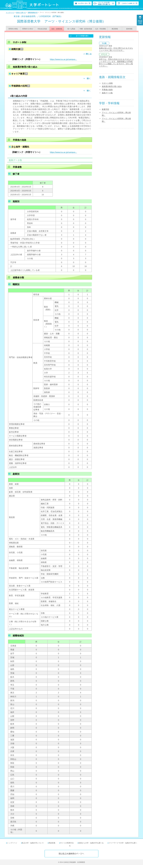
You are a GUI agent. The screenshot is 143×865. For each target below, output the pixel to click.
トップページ (10, 12)
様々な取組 (71, 29)
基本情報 (129, 29)
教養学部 (105, 109)
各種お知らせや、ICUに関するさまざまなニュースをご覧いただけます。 (116, 49)
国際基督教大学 (33, 12)
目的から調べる (21, 12)
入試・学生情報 (100, 29)
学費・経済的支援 (86, 29)
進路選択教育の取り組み (112, 86)
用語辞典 (52, 843)
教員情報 (115, 29)
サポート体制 (107, 83)
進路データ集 (107, 93)
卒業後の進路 (107, 90)
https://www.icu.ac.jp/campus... (63, 59)
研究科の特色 (13, 29)
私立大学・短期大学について (33, 843)
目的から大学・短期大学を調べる (91, 843)
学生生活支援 (42, 29)
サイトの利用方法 (67, 843)
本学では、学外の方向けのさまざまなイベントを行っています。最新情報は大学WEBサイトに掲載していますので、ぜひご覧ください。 (116, 62)
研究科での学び (27, 29)
